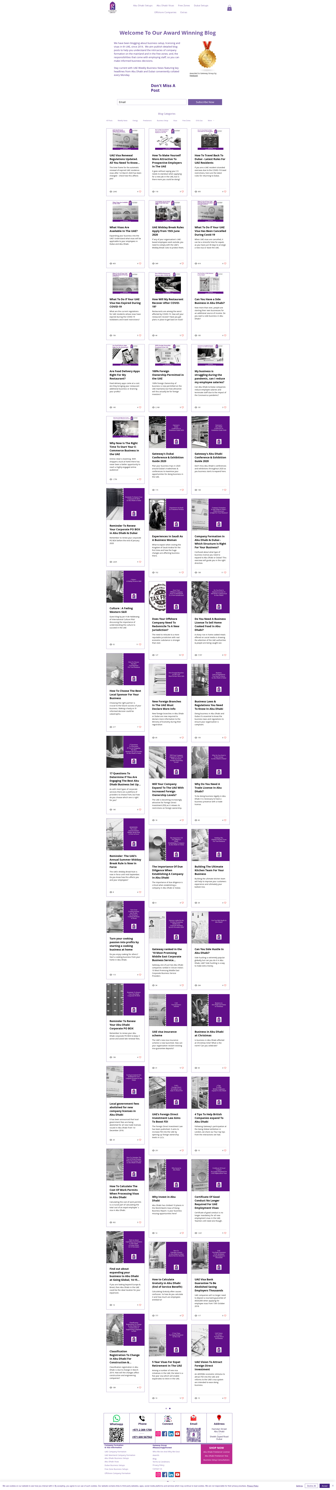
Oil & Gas (199, 121)
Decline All (311, 1485)
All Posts (109, 121)
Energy (135, 121)
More (210, 121)
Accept (324, 1485)
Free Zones (186, 121)
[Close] (332, 1486)
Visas (175, 121)
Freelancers (147, 121)
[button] (143, 5)
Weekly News (122, 121)
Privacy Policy (252, 1485)
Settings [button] (299, 1485)
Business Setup (162, 121)
